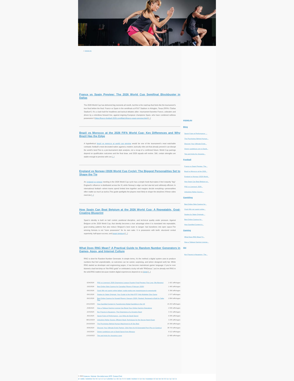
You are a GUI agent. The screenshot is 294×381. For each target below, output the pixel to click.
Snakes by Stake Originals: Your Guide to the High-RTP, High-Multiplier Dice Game (127, 294)
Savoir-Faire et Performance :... (195, 133)
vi (176, 379)
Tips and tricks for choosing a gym (109, 335)
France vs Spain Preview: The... (196, 166)
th (165, 379)
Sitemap (93, 376)
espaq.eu (88, 51)
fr (125, 379)
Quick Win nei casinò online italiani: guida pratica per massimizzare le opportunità (126, 290)
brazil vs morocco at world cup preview (114, 144)
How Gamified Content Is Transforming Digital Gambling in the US (121, 304)
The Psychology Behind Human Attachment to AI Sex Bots (118, 324)
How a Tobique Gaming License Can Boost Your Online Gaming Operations (124, 308)
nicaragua (149, 379)
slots (145, 272)
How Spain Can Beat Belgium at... (196, 182)
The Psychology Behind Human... (196, 139)
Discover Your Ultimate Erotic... (195, 144)
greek (129, 379)
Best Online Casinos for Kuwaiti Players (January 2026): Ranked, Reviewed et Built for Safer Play (130, 299)
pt (162, 379)
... (149, 118)
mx (144, 379)
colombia (110, 379)
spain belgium (118, 234)
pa (157, 379)
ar (78, 379)
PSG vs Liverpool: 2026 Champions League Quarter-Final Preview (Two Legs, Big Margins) (130, 282)
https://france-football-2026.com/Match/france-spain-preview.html (121, 118)
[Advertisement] (129, 70)
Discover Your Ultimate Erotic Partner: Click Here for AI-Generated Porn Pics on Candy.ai (129, 328)
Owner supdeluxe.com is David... (196, 149)
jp (140, 379)
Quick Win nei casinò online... (195, 209)
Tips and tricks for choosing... (195, 154)
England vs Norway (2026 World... (196, 176)
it (138, 379)
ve (173, 379)
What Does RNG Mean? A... (194, 237)
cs (115, 379)
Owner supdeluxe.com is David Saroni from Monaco (116, 331)
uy (170, 379)
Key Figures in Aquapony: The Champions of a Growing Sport (119, 312)
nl (154, 379)
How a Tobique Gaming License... (196, 242)
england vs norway (94, 182)
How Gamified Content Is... (194, 224)
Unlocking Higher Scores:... (194, 192)
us (168, 379)
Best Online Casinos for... (193, 219)
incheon (134, 379)
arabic (83, 379)
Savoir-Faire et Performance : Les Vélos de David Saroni (117, 316)
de (118, 379)
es (120, 379)
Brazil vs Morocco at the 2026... (195, 171)
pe (160, 379)
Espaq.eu (86, 376)
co (105, 379)
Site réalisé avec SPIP (104, 376)
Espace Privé (117, 376)
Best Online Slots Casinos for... (195, 204)
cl (102, 379)
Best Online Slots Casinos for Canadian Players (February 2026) (120, 286)
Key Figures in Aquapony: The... (196, 254)
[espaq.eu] (147, 23)
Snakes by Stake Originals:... (194, 214)
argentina (89, 379)
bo (94, 379)
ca (99, 379)
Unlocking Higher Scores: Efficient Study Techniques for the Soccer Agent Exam (126, 320)
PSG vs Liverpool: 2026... (193, 187)
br (96, 379)
